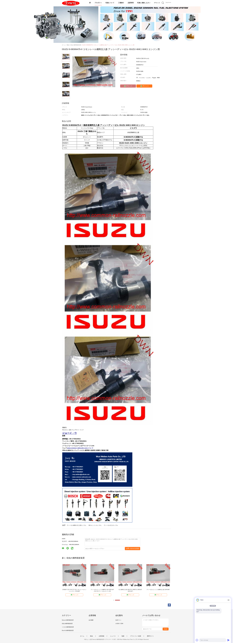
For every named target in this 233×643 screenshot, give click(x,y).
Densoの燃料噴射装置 (68, 620)
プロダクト (98, 2)
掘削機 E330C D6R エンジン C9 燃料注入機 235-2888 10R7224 (102, 590)
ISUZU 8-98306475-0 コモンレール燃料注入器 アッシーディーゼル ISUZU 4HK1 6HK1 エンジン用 (108, 45)
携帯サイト (150, 636)
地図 (123, 636)
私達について (110, 2)
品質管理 (131, 2)
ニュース (113, 636)
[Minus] (228, 600)
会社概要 (91, 620)
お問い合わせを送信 (132, 548)
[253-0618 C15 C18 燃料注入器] (74, 575)
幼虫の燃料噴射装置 (67, 623)
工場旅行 (121, 2)
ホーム (82, 636)
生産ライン (118, 620)
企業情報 (101, 636)
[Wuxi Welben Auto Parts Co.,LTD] (71, 3)
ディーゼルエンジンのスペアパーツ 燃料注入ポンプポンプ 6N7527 (158, 590)
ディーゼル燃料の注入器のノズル (76, 525)
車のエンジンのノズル (95, 525)
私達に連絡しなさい (143, 2)
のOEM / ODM (119, 623)
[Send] (228, 640)
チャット (157, 2)
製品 (91, 636)
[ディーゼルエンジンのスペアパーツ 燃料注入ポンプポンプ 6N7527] (158, 575)
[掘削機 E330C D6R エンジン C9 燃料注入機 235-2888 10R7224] (102, 575)
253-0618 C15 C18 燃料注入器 (74, 589)
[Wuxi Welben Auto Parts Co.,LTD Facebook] (169, 605)
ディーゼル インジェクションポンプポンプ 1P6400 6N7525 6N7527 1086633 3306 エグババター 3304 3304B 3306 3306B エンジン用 (130, 590)
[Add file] (197, 640)
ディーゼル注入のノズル (111, 525)
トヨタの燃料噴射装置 (68, 627)
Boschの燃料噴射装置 (68, 630)
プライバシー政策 (135, 636)
